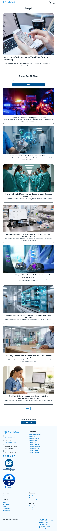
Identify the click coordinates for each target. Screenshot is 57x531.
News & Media (33, 500)
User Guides (32, 510)
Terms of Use (43, 519)
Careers (31, 498)
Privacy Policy (43, 522)
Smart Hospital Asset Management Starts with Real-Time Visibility (28, 316)
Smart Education (34, 444)
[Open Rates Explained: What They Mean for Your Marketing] (28, 34)
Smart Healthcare (34, 438)
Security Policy (43, 524)
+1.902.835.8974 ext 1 (10, 442)
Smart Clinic (32, 442)
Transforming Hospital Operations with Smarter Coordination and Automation (28, 276)
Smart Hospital (33, 440)
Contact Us (32, 506)
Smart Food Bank (34, 450)
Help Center (32, 508)
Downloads (6, 504)
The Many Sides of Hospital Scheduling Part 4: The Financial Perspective (28, 357)
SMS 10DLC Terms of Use (46, 521)
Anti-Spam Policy (44, 526)
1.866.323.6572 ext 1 (10, 437)
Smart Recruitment (34, 446)
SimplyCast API (7, 510)
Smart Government (35, 434)
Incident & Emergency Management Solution (28, 117)
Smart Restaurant (34, 448)
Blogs (4, 502)
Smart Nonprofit (34, 453)
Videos (5, 506)
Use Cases (6, 496)
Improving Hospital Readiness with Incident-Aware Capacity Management (28, 195)
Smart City (32, 436)
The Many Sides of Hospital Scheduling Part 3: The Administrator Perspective (28, 397)
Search (28, 84)
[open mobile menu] (54, 2)
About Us (32, 496)
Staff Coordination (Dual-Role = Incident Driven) (28, 156)
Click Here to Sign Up (28, 422)
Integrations (6, 508)
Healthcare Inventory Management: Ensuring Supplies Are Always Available (28, 235)
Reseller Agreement (45, 528)
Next (27, 408)
